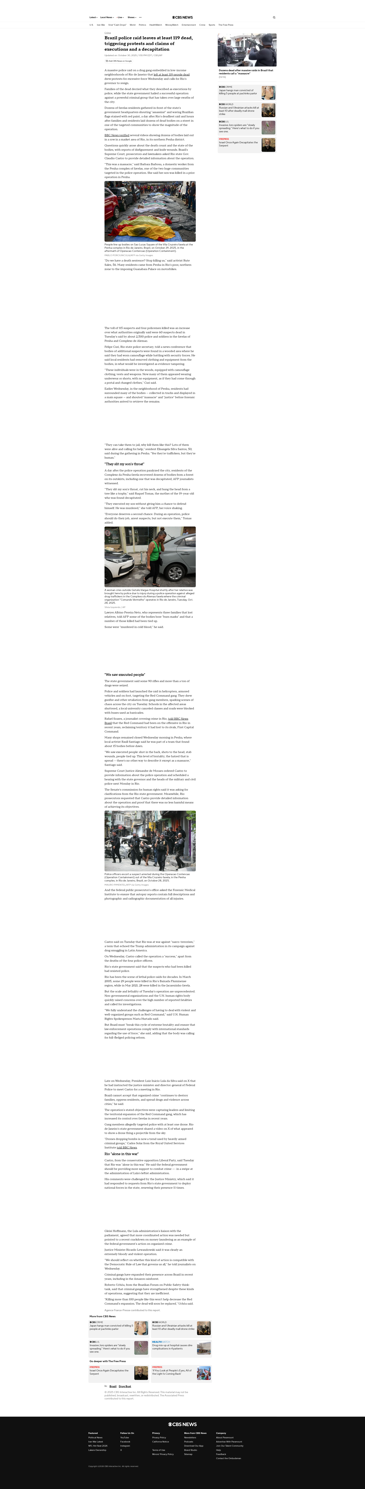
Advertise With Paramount (229, 1442)
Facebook (125, 1442)
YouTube (124, 1437)
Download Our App (193, 1446)
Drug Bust (125, 1386)
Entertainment (189, 25)
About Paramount (225, 1437)
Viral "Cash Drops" (117, 25)
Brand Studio (190, 1450)
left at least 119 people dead (172, 74)
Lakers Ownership (97, 1450)
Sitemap (188, 1454)
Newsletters (190, 1437)
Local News (106, 17)
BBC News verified (117, 135)
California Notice (160, 1442)
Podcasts (188, 1442)
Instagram (125, 1446)
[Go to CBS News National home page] (182, 17)
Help (218, 1450)
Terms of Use (158, 1450)
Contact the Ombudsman (228, 1458)
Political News (95, 1437)
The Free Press (225, 25)
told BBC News (127, 1147)
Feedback (221, 1454)
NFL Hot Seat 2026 (97, 1446)
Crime (202, 25)
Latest (93, 17)
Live (120, 17)
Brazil (113, 1386)
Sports (212, 25)
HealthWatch (155, 25)
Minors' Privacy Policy (163, 1454)
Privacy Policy (159, 1437)
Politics (142, 25)
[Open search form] (274, 17)
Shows (131, 17)
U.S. (92, 25)
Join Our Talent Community (229, 1446)
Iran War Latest (95, 1442)
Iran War (101, 25)
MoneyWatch (171, 25)
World (132, 25)
